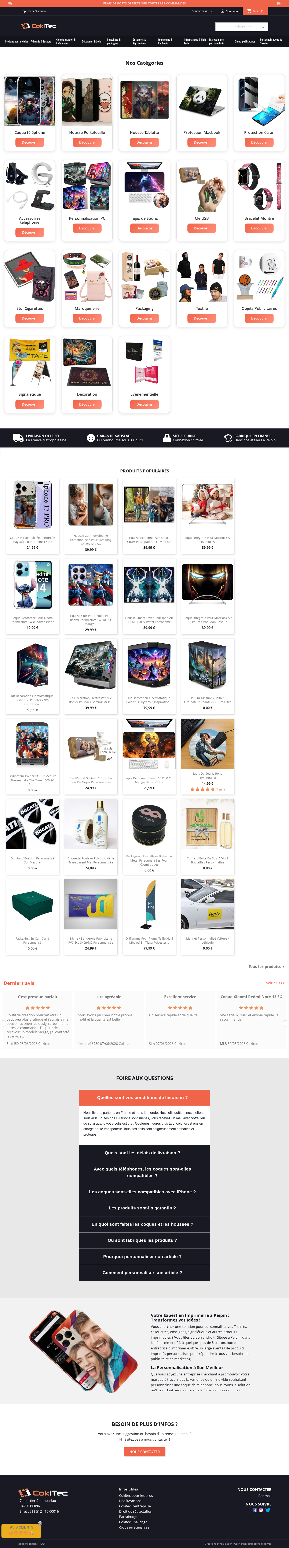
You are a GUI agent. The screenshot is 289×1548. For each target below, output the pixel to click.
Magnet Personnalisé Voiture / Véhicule (207, 940)
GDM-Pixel (240, 1543)
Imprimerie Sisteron (33, 11)
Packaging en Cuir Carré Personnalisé (32, 940)
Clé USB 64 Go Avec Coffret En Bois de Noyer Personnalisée (91, 780)
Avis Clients (21, 1527)
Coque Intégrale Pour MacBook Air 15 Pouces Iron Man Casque (207, 620)
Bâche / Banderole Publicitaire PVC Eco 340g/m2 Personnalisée (90, 940)
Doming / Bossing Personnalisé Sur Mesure (32, 860)
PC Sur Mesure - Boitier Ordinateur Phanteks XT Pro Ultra (207, 700)
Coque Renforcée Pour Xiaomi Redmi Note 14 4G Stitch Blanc (32, 620)
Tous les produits (267, 966)
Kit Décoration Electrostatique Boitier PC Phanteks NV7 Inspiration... (32, 700)
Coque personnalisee (134, 1527)
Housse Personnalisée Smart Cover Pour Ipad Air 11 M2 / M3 (149, 540)
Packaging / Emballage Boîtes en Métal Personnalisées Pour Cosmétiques (149, 860)
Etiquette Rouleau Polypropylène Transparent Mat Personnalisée (91, 860)
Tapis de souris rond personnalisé (208, 775)
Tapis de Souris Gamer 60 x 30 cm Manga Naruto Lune (149, 780)
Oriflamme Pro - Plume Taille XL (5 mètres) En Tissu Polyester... (149, 940)
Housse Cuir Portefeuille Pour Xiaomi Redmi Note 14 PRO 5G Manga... (90, 620)
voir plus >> (275, 982)
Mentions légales (28, 1543)
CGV (42, 1543)
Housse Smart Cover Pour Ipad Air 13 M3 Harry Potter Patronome (149, 620)
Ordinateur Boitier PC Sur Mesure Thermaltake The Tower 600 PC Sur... (32, 780)
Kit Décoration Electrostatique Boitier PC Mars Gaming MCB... (91, 700)
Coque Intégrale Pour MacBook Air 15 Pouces (207, 540)
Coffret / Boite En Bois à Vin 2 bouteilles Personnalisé (207, 860)
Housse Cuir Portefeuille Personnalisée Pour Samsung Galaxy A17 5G (90, 540)
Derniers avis (19, 983)
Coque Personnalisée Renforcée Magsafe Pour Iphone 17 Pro (32, 540)
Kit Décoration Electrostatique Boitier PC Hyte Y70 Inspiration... (149, 700)
